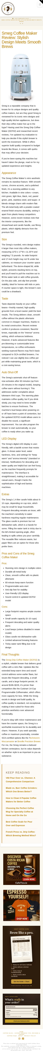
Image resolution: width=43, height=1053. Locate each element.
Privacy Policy (30, 1035)
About (20, 1035)
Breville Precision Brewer (28, 741)
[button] (40, 4)
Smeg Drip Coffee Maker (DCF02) (22, 660)
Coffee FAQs (12, 1035)
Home (21, 1031)
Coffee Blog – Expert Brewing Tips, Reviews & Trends (21, 1034)
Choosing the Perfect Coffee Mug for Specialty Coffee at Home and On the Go (20, 811)
